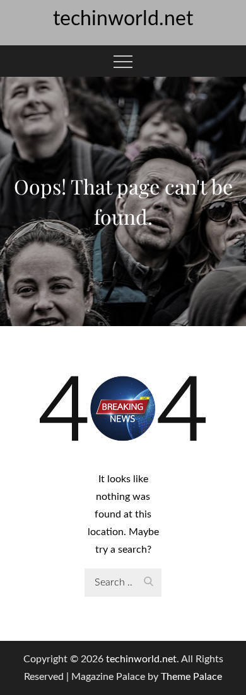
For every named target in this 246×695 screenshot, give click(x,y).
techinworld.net (123, 19)
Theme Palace (191, 677)
